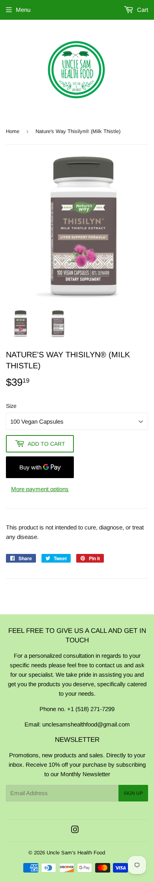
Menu (23, 9)
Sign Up (133, 793)
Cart (141, 9)
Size (11, 406)
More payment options (40, 489)
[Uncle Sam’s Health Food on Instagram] (75, 830)
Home (12, 131)
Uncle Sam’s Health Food (76, 853)
